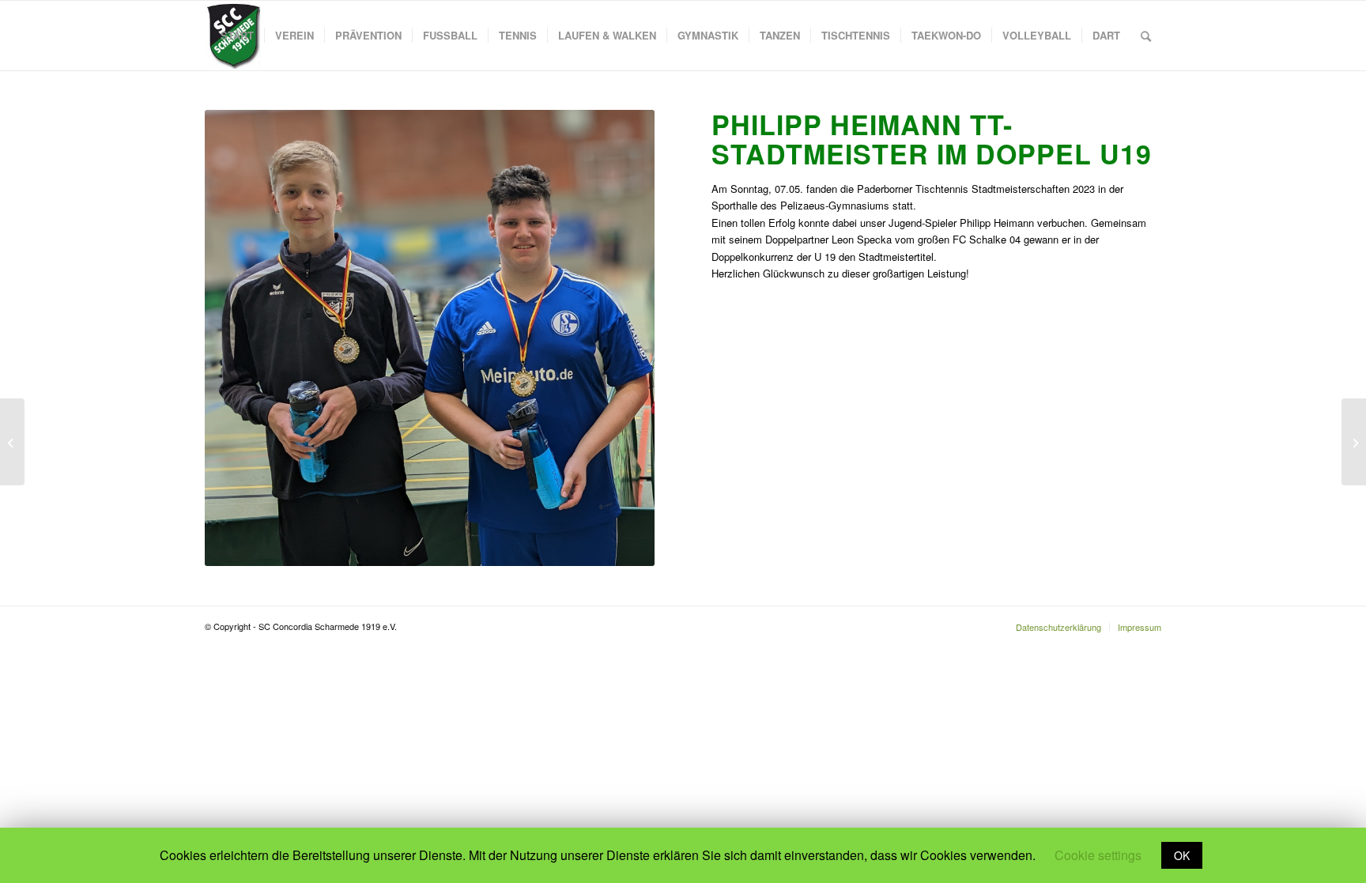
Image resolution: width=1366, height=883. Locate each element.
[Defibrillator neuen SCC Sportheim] (1353, 441)
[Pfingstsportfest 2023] (12, 441)
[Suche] (1145, 35)
